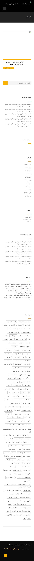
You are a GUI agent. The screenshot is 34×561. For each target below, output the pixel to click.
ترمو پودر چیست (12, 342)
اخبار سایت (28, 217)
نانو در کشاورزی (7, 470)
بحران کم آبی (27, 221)
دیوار (15, 353)
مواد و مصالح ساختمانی (16, 456)
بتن (29, 339)
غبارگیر (9, 417)
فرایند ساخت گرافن (12, 421)
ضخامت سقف (8, 389)
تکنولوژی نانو (17, 350)
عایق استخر (26, 396)
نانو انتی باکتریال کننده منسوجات (23, 466)
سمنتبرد (28, 389)
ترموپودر (6, 339)
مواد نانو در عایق (26, 456)
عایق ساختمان (17, 410)
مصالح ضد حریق (26, 449)
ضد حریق (23, 392)
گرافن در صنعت (26, 514)
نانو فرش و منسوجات (18, 473)
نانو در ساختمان (27, 470)
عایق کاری (27, 417)
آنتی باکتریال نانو (19, 325)
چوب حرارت (22, 493)
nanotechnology (22, 321)
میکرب (28, 459)
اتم (8, 328)
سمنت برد (8, 385)
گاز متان (13, 511)
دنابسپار (19, 353)
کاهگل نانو (19, 511)
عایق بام (8, 396)
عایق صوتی (8, 410)
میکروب (23, 459)
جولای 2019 (28, 196)
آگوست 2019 (27, 193)
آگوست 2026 (27, 164)
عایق (9, 392)
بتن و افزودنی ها (27, 219)
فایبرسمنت (20, 421)
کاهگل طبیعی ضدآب (12, 507)
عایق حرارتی (9, 399)
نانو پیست (10, 473)
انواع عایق (13, 335)
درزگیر (24, 353)
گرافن (8, 511)
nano (29, 321)
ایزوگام (6, 335)
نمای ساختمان (27, 477)
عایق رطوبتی (26, 410)
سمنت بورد (22, 389)
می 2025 (29, 174)
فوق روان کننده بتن (23, 435)
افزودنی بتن (26, 332)
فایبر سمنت (27, 421)
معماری (19, 449)
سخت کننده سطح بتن (25, 382)
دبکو (29, 353)
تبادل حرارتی (23, 339)
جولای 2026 (28, 167)
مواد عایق (19, 452)
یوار (25, 518)
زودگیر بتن (26, 378)
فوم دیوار (12, 435)
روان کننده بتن (25, 375)
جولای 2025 (28, 171)
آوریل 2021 (28, 186)
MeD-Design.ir (8, 549)
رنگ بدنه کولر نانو (17, 360)
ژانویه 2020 (28, 189)
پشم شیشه (27, 490)
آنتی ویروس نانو (26, 328)
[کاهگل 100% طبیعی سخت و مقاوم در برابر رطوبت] (17, 45)
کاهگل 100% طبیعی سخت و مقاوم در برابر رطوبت (15, 63)
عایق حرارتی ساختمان (15, 403)
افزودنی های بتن (13, 332)
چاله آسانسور (7, 490)
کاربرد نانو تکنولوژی (25, 497)
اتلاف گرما (14, 328)
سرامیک (17, 382)
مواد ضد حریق (27, 452)
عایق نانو (8, 414)
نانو (18, 459)
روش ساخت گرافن (14, 374)
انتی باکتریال (20, 335)
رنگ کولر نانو (16, 371)
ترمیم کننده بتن (24, 346)
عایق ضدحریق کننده (17, 414)
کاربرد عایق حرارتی (13, 493)
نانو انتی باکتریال (26, 463)
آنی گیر (19, 328)
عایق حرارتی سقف (26, 406)
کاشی (15, 504)
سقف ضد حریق (26, 385)
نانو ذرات (27, 473)
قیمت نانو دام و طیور (17, 442)
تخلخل (16, 339)
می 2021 (29, 183)
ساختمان (18, 378)
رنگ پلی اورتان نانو (17, 367)
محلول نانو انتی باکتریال (14, 445)
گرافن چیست (8, 514)
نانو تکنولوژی (11, 466)
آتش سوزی (9, 321)
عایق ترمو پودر (18, 399)
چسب (28, 493)
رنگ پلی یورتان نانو (26, 371)
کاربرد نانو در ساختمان (24, 501)
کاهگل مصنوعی (26, 511)
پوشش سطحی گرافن (17, 490)
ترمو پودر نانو (21, 342)
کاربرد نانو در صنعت (10, 501)
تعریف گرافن (14, 346)
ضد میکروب (16, 392)
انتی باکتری (27, 335)
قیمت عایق (27, 438)
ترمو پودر (28, 342)
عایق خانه (8, 406)
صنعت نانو (15, 389)
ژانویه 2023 (28, 177)
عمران (14, 417)
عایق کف (20, 417)
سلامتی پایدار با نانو (17, 385)
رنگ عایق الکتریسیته (8, 364)
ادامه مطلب (8, 68)
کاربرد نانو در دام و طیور (12, 497)
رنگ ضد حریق (27, 364)
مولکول (7, 456)
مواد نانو (13, 452)
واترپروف (20, 477)
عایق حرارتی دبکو (26, 403)
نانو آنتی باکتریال (11, 459)
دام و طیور (9, 350)
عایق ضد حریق (27, 414)
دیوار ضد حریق (8, 353)
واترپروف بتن (11, 477)
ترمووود (11, 339)
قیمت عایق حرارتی (19, 438)
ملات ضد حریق (12, 449)
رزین (23, 357)
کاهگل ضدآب (22, 507)
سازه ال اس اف (11, 378)
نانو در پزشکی (17, 470)
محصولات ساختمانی (26, 445)
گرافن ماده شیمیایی (17, 514)
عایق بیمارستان (27, 399)
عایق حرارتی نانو (16, 406)
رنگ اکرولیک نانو (26, 360)
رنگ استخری (17, 357)
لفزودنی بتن (8, 442)
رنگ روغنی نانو (8, 360)
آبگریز (15, 321)
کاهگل (28, 508)
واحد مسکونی (27, 481)
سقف (12, 382)
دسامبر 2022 (28, 180)
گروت (29, 518)
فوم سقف (6, 435)
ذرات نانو (28, 357)
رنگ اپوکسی (9, 357)
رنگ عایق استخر (18, 364)
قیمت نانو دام (27, 442)
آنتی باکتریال (27, 325)
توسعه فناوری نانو (26, 350)
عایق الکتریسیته (17, 396)
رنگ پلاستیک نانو (26, 367)
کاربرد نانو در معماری (24, 504)
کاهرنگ (10, 504)
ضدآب (28, 392)
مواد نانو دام (7, 452)
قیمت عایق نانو (9, 438)
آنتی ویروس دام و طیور (9, 325)
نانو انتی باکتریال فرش (16, 463)
